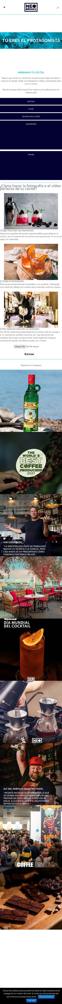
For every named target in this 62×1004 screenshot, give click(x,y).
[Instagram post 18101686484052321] (31, 650)
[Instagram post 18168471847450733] (31, 401)
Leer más (31, 1001)
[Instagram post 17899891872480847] (31, 463)
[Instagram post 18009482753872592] (31, 587)
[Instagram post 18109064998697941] (31, 774)
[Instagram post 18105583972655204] (31, 836)
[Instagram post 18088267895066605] (31, 898)
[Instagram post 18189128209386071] (31, 525)
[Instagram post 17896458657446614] (31, 712)
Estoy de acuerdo (46, 997)
